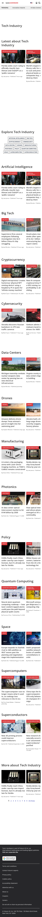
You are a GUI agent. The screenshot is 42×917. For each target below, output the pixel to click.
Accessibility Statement (9, 883)
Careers (4, 900)
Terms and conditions (9, 866)
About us (5, 892)
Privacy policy (6, 875)
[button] (39, 3)
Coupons (5, 896)
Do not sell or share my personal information (17, 904)
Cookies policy (7, 879)
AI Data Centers (36, 8)
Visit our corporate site (10, 852)
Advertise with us (8, 887)
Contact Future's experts (10, 870)
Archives (32, 801)
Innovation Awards (19, 8)
